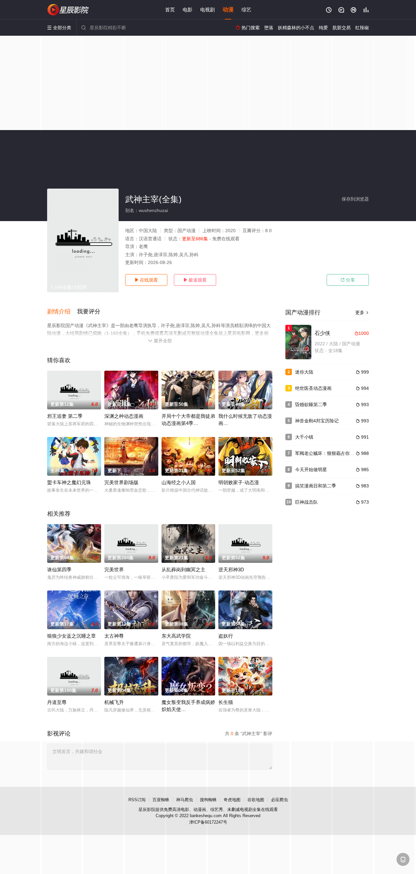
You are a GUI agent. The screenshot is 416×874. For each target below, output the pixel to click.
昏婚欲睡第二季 (311, 404)
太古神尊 (114, 636)
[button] (62, 312)
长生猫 (225, 702)
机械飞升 (114, 702)
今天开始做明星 (311, 469)
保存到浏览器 (355, 199)
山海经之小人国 (179, 482)
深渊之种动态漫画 (123, 416)
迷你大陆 (304, 372)
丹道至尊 (57, 702)
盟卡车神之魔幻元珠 (69, 482)
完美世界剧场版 (121, 482)
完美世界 (114, 569)
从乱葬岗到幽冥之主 (183, 569)
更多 (362, 312)
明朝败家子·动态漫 (238, 482)
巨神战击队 (306, 502)
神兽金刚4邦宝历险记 (317, 420)
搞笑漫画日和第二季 (315, 485)
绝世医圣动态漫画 (313, 388)
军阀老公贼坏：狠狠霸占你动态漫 (329, 453)
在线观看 (146, 280)
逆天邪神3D (231, 569)
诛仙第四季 (59, 569)
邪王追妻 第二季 (65, 416)
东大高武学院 (176, 636)
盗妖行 (225, 636)
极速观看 (195, 280)
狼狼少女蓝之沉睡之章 (71, 636)
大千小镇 (304, 437)
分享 (348, 280)
